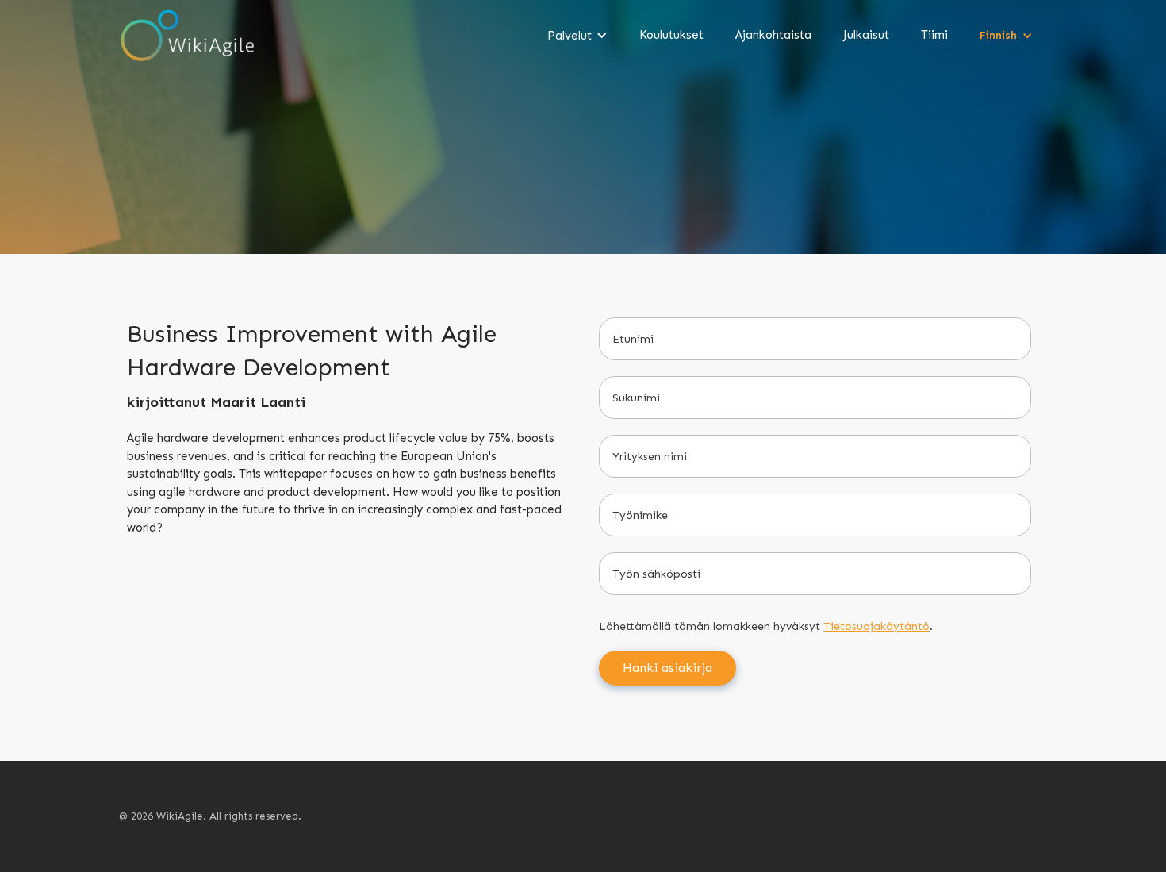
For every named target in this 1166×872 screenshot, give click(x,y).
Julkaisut (866, 35)
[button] (577, 35)
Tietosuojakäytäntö (876, 626)
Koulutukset (671, 35)
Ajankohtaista (773, 35)
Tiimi (934, 35)
